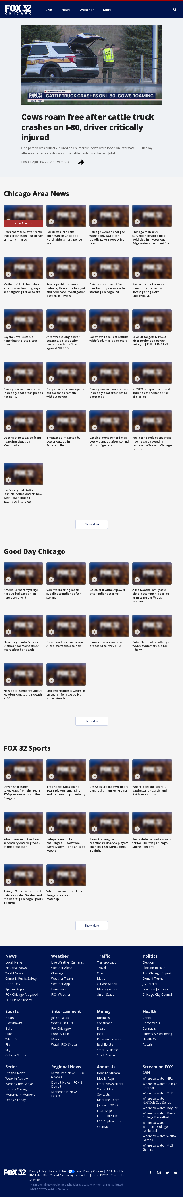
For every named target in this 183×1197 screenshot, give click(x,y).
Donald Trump (153, 978)
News (11, 956)
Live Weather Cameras (67, 962)
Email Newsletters (110, 1084)
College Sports (15, 1055)
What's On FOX (62, 1023)
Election (148, 962)
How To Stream (108, 1073)
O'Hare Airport (107, 984)
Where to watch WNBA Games (159, 1138)
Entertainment (66, 1011)
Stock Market (106, 1055)
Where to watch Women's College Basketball (155, 1126)
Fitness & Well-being (157, 1034)
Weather (60, 956)
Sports (12, 1011)
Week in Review (16, 1078)
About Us (106, 1066)
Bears (9, 1018)
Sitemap (103, 1126)
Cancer (148, 1018)
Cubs (8, 1034)
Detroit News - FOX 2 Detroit (66, 1084)
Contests (103, 1094)
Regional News (66, 1066)
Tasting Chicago (17, 1089)
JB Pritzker (150, 984)
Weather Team (62, 978)
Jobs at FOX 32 (107, 1105)
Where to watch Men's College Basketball (159, 1115)
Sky (7, 1050)
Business (103, 1018)
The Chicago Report (157, 973)
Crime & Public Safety (21, 978)
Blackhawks (13, 1023)
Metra (101, 978)
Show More (91, 524)
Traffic (103, 956)
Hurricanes (59, 989)
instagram (158, 1172)
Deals (101, 1028)
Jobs (100, 1034)
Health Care (151, 1039)
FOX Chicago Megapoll (21, 994)
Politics (150, 956)
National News (16, 968)
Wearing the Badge (19, 1084)
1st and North (15, 1073)
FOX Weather (60, 994)
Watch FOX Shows (64, 1044)
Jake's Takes (60, 1018)
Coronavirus (151, 1023)
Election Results (154, 968)
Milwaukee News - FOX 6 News (68, 1075)
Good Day (12, 984)
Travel (101, 968)
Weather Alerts (62, 968)
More (107, 9)
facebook (150, 1172)
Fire (8, 1044)
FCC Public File (107, 1116)
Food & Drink (61, 1034)
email (175, 1172)
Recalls (148, 1044)
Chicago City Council (157, 994)
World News (14, 973)
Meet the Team (108, 1100)
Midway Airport (108, 989)
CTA (100, 973)
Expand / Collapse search (175, 9)
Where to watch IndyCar (160, 1108)
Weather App (60, 984)
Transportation (108, 962)
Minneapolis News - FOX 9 (65, 1094)
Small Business (108, 1050)
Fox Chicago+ (61, 1028)
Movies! (56, 1039)
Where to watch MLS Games (158, 1147)
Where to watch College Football (160, 1086)
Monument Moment (20, 1094)
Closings (57, 973)
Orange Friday (15, 1100)
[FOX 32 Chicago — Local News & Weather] (20, 9)
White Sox (12, 1039)
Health (149, 1011)
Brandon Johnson (155, 989)
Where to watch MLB (158, 1093)
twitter (167, 1172)
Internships (105, 1110)
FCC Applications (109, 1121)
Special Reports (16, 989)
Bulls (8, 1028)
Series (11, 1066)
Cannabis (149, 1028)
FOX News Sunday (18, 1000)
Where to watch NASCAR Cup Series (157, 1100)
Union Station (106, 994)
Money (103, 1011)
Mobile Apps (106, 1078)
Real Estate (105, 1044)
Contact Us (105, 1089)
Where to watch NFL (158, 1078)
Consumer (104, 1023)
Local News (13, 962)
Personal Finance (109, 1039)
